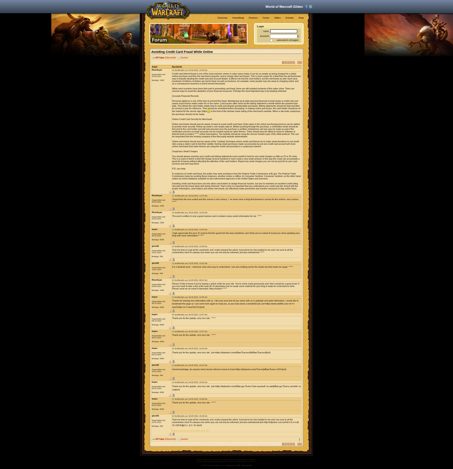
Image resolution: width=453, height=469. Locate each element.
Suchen (184, 57)
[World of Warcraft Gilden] (284, 6)
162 (299, 63)
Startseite (222, 18)
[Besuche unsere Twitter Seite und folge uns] (310, 6)
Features (253, 18)
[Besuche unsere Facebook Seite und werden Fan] (306, 6)
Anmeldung (238, 18)
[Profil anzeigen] (173, 192)
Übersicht (170, 57)
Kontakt (290, 18)
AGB (238, 465)
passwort (264, 36)
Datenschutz (247, 465)
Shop (301, 18)
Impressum (230, 465)
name (266, 31)
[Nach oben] (299, 439)
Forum (266, 18)
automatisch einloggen (288, 40)
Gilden (277, 18)
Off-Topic (159, 57)
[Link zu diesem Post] (173, 70)
